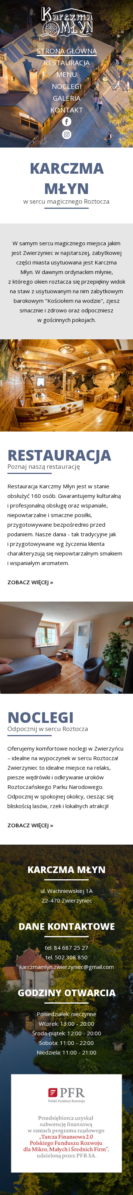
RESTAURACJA (67, 62)
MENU (66, 74)
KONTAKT (66, 110)
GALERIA (67, 98)
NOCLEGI (66, 86)
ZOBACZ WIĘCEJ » (30, 582)
